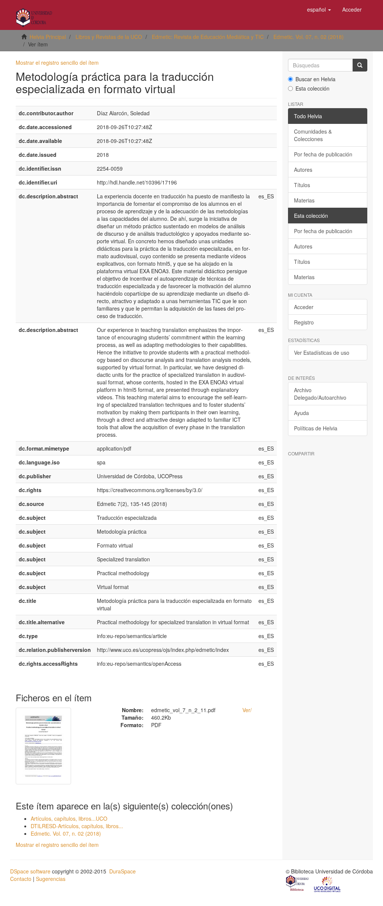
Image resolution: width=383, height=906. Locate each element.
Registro (304, 322)
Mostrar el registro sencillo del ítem (57, 62)
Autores (303, 169)
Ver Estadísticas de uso (321, 352)
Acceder (303, 307)
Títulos (302, 185)
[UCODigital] (328, 884)
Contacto (20, 878)
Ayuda (301, 413)
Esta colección (312, 88)
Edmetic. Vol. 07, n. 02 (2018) (308, 36)
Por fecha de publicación (323, 154)
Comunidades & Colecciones (313, 135)
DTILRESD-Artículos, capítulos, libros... (77, 826)
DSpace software (30, 871)
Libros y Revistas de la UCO (109, 36)
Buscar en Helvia (315, 79)
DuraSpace (122, 871)
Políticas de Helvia (315, 428)
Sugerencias (50, 878)
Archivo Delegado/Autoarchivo (320, 393)
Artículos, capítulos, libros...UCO (69, 818)
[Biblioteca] (298, 884)
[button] (319, 9)
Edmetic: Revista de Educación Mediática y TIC (208, 36)
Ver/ (247, 710)
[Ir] (359, 65)
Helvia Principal (48, 36)
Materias (304, 200)
